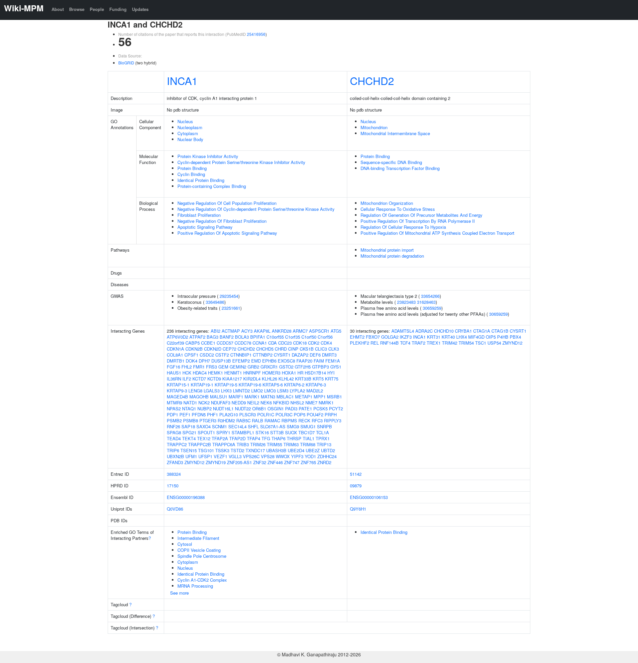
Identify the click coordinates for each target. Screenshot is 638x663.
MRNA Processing (195, 586)
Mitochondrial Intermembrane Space (395, 133)
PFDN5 (199, 414)
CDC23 (285, 343)
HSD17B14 (315, 373)
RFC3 (317, 420)
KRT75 (331, 378)
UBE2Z (313, 450)
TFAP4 (253, 438)
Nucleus (185, 121)
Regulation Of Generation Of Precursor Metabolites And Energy (421, 215)
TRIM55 (274, 444)
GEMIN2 (238, 367)
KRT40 (448, 337)
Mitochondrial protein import (387, 250)
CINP (293, 349)
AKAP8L (262, 331)
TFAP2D (237, 438)
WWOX (283, 456)
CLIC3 (321, 349)
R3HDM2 (226, 420)
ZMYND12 (194, 462)
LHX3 (226, 390)
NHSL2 (297, 402)
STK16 (262, 432)
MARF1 (236, 396)
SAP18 (188, 426)
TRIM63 (291, 444)
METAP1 (303, 396)
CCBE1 (208, 343)
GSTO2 (286, 367)
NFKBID (281, 402)
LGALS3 (212, 390)
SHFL (253, 426)
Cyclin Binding (191, 174)
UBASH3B (276, 450)
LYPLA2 (297, 390)
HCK (186, 373)
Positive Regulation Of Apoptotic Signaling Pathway (227, 233)
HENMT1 (233, 373)
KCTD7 (199, 378)
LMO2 (257, 390)
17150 (172, 485)
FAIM (319, 361)
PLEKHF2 (359, 343)
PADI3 (291, 408)
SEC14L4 (237, 426)
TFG (266, 438)
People (97, 9)
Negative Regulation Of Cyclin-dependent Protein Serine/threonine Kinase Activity (256, 209)
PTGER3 (207, 420)
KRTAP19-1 (202, 384)
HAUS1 (174, 373)
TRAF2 (418, 343)
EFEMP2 (241, 361)
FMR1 (199, 367)
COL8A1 (175, 355)
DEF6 (315, 355)
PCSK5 (320, 408)
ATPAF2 (197, 337)
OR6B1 (259, 408)
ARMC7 (300, 331)
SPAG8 (174, 432)
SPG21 (189, 432)
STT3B (277, 432)
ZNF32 (259, 462)
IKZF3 (406, 337)
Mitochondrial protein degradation (392, 256)
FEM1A (332, 361)
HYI (331, 373)
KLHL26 (269, 378)
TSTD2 (237, 450)
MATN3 (268, 396)
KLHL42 (286, 378)
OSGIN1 (275, 408)
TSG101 (206, 450)
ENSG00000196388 (186, 497)
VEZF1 (220, 456)
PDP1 (172, 414)
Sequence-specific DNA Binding (391, 162)
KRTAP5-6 (273, 384)
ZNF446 (275, 462)
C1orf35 (292, 337)
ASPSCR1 (319, 331)
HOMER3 (271, 373)
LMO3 (270, 390)
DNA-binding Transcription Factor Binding (400, 168)
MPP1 (320, 396)
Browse (76, 9)
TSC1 (480, 343)
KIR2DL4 (252, 378)
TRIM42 (449, 343)
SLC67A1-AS (272, 426)
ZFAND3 (175, 462)
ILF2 (186, 378)
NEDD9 (239, 402)
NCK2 (204, 402)
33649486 (215, 302)
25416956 (256, 34)
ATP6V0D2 (177, 337)
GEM (223, 367)
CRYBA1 (463, 331)
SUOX (291, 432)
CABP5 (192, 343)
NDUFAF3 (220, 402)
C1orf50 (308, 337)
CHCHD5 (264, 349)
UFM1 (191, 456)
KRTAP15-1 (178, 384)
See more (179, 593)
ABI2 (215, 331)
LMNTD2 (241, 390)
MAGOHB (199, 396)
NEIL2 (253, 402)
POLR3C (283, 414)
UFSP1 (205, 456)
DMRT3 (329, 355)
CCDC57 (225, 343)
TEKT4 (189, 438)
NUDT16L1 (223, 408)
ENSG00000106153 (369, 497)
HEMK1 (215, 373)
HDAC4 (200, 373)
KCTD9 (214, 378)
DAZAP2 (300, 355)
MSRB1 (334, 396)
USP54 (494, 343)
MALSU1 (218, 396)
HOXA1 (289, 373)
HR (300, 373)
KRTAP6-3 (316, 384)
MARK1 (252, 396)
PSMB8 (190, 420)
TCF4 (405, 343)
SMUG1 (308, 426)
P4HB (502, 337)
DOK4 (191, 361)
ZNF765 (308, 462)
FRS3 (211, 367)
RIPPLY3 (332, 420)
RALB (257, 420)
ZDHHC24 (327, 456)
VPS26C (251, 456)
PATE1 (305, 408)
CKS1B (307, 349)
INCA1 (182, 80)
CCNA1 (260, 343)
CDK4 (326, 343)
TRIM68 (307, 444)
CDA (272, 343)
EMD (256, 361)
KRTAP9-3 (177, 390)
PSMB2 (174, 420)
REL (375, 343)
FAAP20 (304, 361)
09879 (356, 485)
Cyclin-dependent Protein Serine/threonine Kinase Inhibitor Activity (241, 162)
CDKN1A (175, 349)
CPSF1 (191, 355)
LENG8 (195, 390)
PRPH (331, 414)
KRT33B (303, 378)
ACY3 (247, 331)
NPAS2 (174, 408)
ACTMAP (231, 331)
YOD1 (310, 456)
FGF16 (173, 367)
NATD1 (190, 402)
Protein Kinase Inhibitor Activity (207, 156)
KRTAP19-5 (226, 384)
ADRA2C (424, 331)
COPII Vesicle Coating (199, 550)
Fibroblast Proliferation (199, 215)
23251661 (231, 308)
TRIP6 (173, 450)
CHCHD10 (444, 331)
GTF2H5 (303, 367)
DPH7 (204, 361)
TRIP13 (324, 444)
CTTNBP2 (262, 355)
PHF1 (212, 414)
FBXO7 (373, 337)
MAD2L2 (314, 390)
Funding (118, 9)
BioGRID (126, 62)
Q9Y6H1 (358, 509)
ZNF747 (291, 462)
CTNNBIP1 (241, 355)
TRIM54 (466, 343)
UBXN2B (175, 456)
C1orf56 (325, 337)
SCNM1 (219, 426)
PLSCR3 (247, 414)
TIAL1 (308, 438)
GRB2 (253, 367)
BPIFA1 (257, 337)
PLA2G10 (228, 414)
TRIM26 (258, 444)
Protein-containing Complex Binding (211, 186)
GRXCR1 (269, 367)
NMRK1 (326, 402)
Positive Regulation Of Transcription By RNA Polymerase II (418, 221)
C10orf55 (275, 337)
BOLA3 (242, 337)
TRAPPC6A (223, 444)
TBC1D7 (306, 432)
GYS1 (335, 367)
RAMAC (272, 420)
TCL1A (322, 432)
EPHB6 (269, 361)
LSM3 (282, 390)
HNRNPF (252, 373)
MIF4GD (476, 337)
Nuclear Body (190, 139)
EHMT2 (357, 337)
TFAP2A (220, 438)
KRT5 (318, 378)
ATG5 (336, 331)
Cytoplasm (187, 133)
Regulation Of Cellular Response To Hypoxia (403, 227)
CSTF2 (222, 355)
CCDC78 (243, 343)
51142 (356, 474)
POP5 (299, 414)
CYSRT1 (282, 355)
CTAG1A (481, 331)
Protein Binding (192, 168)
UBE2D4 (296, 450)
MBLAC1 (285, 396)
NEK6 (266, 402)
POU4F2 (315, 414)
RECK (304, 420)
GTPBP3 (320, 367)
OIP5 (491, 337)
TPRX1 (323, 438)
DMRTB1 (175, 361)
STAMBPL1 (243, 432)
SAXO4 (203, 426)
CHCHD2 (372, 80)
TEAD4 (174, 438)
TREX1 (434, 343)
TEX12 (203, 438)
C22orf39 (175, 343)
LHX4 (461, 337)
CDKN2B (194, 349)
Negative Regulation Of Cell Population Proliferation (226, 203)
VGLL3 (235, 456)
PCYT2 (336, 408)
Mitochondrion (374, 127)
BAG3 (212, 337)
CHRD (281, 349)
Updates (140, 9)
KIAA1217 (232, 378)
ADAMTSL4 (402, 331)
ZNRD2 (324, 462)
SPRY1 (223, 432)
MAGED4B (177, 396)
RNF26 (173, 426)
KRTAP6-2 (294, 384)
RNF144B (389, 343)
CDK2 (313, 343)
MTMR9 (174, 402)
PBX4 (515, 337)
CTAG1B (499, 331)
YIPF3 (297, 456)
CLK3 (333, 349)
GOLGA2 (389, 337)
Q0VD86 (175, 509)
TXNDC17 (255, 450)
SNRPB (324, 426)
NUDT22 (243, 408)
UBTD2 (328, 450)
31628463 (426, 302)
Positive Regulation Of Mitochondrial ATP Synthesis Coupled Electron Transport (437, 233)
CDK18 (300, 343)
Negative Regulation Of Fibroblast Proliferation (221, 221)
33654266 (430, 296)
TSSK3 (222, 450)
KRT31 (433, 337)
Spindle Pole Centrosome (201, 556)
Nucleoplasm (189, 127)
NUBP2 (204, 408)
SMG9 (293, 426)
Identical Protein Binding (200, 180)
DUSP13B (221, 361)
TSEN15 (188, 450)
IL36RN (174, 378)
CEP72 (229, 349)
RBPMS (289, 420)
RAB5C (243, 420)
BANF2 (227, 337)
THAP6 (278, 438)
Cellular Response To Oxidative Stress (398, 209)
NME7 (311, 402)
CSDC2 (207, 355)
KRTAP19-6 (250, 384)
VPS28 (267, 456)
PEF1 (184, 414)
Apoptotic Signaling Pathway (205, 227)
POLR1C (265, 414)
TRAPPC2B (199, 444)
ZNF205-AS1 (239, 462)
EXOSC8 (286, 361)
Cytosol (184, 544)
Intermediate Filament (198, 538)
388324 (174, 474)
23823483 (406, 302)
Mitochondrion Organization (387, 203)
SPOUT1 (206, 432)
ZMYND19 (216, 462)
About (58, 9)
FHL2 (186, 367)
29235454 (229, 296)
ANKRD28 (281, 331)
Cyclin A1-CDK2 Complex (202, 580)
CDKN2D (212, 349)
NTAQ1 (189, 408)
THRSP (294, 438)
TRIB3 (243, 444)
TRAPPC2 (177, 444)
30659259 (432, 308)
